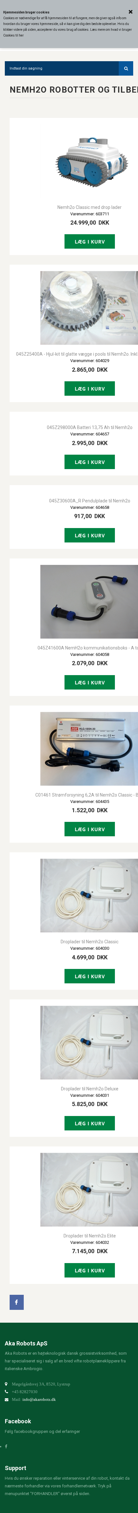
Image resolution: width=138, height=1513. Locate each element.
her (21, 35)
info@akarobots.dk (39, 1399)
